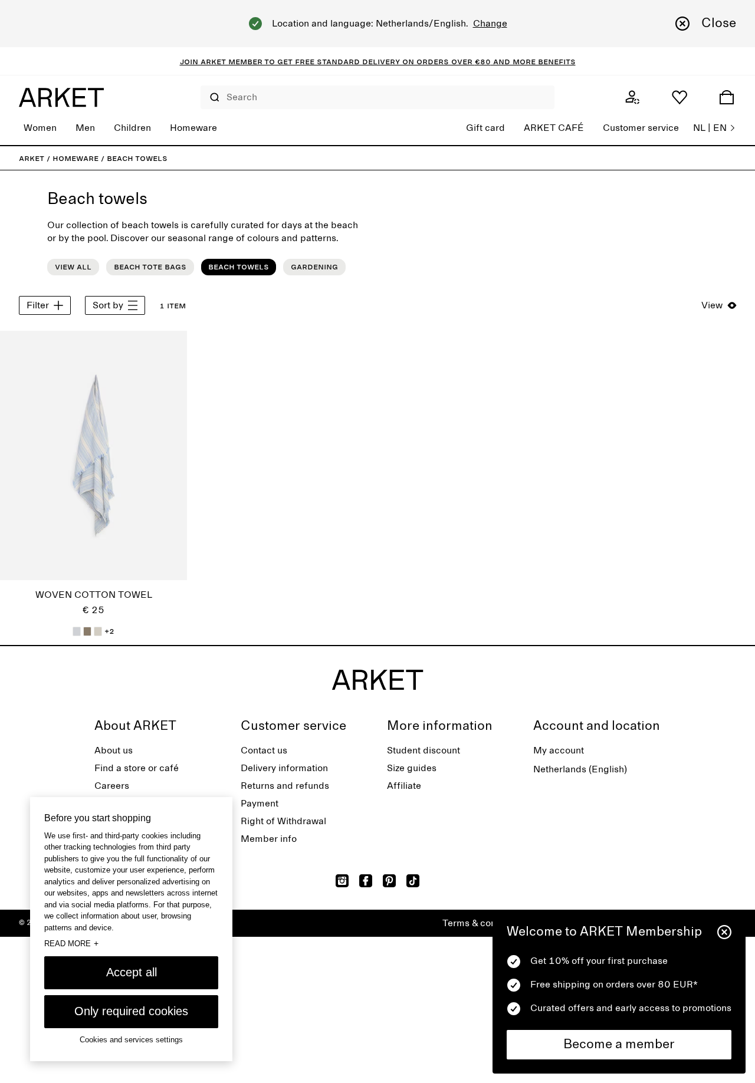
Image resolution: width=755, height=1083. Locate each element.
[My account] (632, 97)
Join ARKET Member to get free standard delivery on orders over (327, 61)
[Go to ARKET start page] (61, 97)
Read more (71, 943)
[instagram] (342, 881)
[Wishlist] (679, 97)
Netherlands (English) (580, 769)
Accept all (131, 972)
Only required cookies (131, 1011)
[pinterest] (389, 881)
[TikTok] (413, 881)
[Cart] (726, 97)
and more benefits (533, 61)
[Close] (724, 932)
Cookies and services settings (131, 1040)
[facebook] (366, 881)
